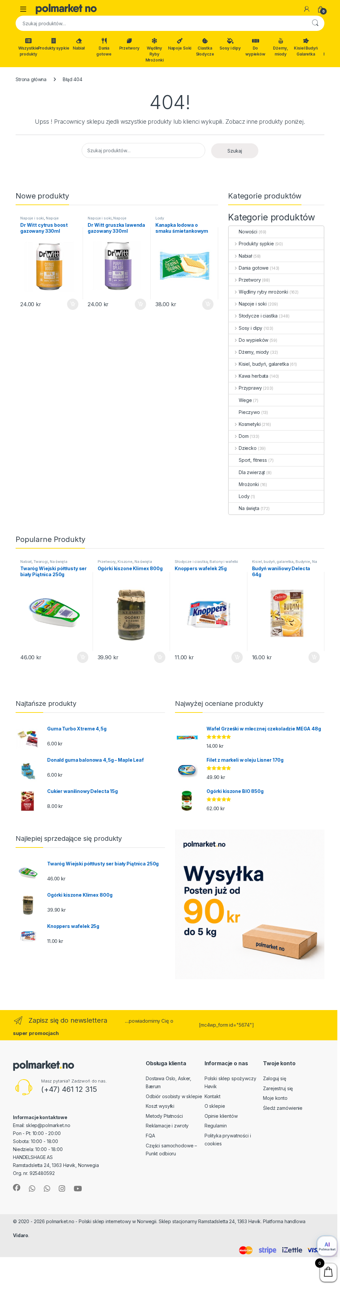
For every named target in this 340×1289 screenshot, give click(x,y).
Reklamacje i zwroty (167, 1125)
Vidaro (20, 1235)
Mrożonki (249, 484)
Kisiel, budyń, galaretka (264, 364)
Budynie (303, 561)
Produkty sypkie (53, 48)
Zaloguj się (274, 1078)
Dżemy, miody (280, 51)
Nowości (248, 231)
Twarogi (41, 561)
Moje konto (275, 1098)
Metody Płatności (164, 1116)
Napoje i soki (32, 218)
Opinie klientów (221, 1116)
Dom (243, 436)
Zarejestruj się (278, 1088)
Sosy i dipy (229, 48)
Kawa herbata (253, 376)
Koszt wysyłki (160, 1106)
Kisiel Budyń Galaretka (305, 51)
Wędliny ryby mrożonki (263, 292)
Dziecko (248, 448)
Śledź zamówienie (282, 1108)
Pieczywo (249, 412)
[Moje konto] (306, 9)
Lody (159, 218)
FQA (150, 1135)
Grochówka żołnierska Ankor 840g (36, 1267)
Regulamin (216, 1125)
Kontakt (212, 1096)
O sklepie (215, 1106)
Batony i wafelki (224, 561)
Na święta (249, 508)
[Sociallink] (16, 1187)
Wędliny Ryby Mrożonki (154, 54)
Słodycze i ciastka (258, 316)
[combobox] (161, 23)
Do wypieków (255, 51)
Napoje (52, 218)
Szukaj (315, 23)
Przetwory (129, 48)
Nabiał (79, 48)
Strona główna (31, 79)
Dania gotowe (103, 51)
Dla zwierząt (252, 472)
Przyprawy (250, 388)
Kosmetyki (250, 424)
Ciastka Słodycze (205, 51)
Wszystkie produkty (28, 51)
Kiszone (125, 561)
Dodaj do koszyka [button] (69, 304)
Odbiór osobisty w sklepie (174, 1096)
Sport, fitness (253, 460)
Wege (245, 400)
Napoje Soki (179, 48)
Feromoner (43, 1235)
